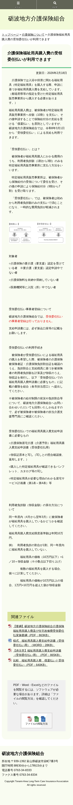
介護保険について (33, 34)
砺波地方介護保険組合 (36, 18)
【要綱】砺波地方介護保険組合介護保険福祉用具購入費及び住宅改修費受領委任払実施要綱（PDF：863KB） (38, 631)
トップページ (10, 34)
